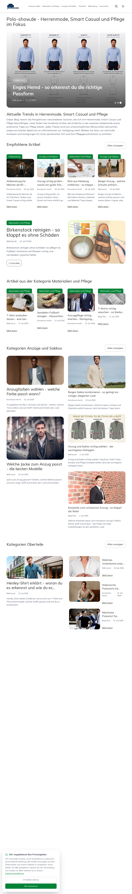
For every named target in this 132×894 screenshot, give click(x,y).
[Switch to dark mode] (123, 6)
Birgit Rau (102, 316)
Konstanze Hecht (14, 189)
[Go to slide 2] (118, 103)
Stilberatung (92, 6)
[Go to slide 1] (115, 103)
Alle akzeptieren (31, 886)
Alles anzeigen (115, 145)
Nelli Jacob (17, 100)
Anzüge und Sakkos (69, 6)
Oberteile (82, 6)
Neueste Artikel (34, 6)
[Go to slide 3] (120, 103)
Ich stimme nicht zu (31, 880)
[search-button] (116, 6)
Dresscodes (104, 6)
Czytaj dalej (14, 263)
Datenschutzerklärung (14, 873)
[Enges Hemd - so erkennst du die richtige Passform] (66, 69)
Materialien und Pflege (50, 6)
